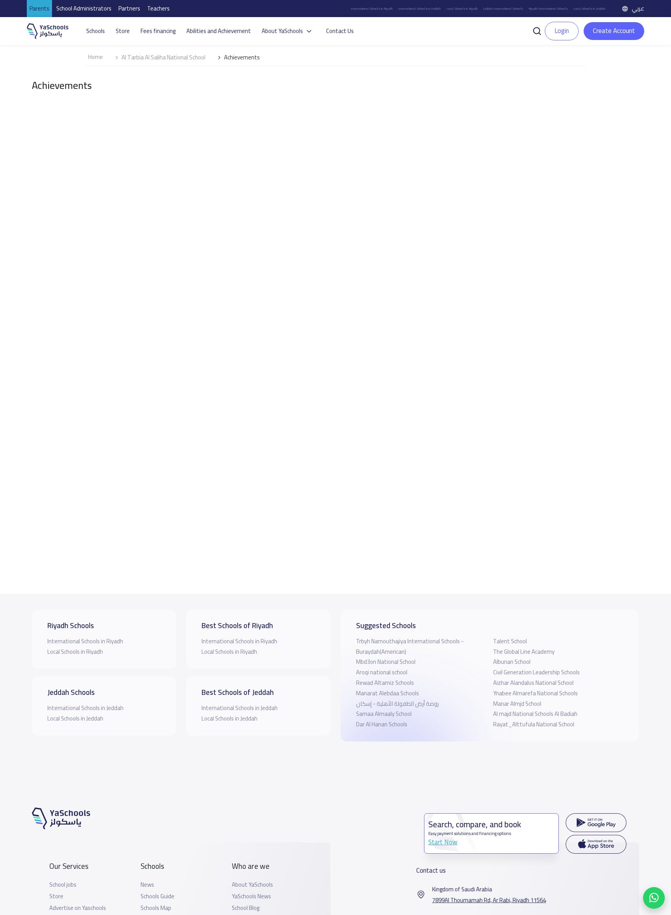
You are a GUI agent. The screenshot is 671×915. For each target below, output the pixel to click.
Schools (95, 31)
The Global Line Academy (524, 651)
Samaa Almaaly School (384, 713)
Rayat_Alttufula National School (533, 724)
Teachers (158, 8)
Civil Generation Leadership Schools (536, 672)
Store (123, 31)
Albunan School (511, 661)
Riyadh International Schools (548, 8)
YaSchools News (251, 896)
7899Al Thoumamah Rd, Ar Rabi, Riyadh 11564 (489, 900)
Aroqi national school (381, 672)
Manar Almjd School (517, 703)
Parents (39, 8)
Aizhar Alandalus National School (533, 682)
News (147, 884)
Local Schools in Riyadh (462, 8)
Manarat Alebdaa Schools (387, 693)
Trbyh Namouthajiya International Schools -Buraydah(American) (410, 646)
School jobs (62, 884)
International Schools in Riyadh (372, 8)
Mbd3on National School (385, 661)
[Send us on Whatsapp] (654, 898)
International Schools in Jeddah (419, 8)
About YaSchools (252, 884)
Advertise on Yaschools (77, 908)
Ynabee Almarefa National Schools (535, 693)
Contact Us (340, 31)
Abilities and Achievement (218, 31)
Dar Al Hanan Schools (381, 724)
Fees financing (158, 31)
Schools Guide (157, 896)
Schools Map (156, 908)
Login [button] (562, 30)
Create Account (614, 30)
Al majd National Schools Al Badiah (535, 713)
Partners (129, 8)
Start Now (442, 842)
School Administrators (83, 8)
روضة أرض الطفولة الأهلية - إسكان (397, 703)
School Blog (245, 908)
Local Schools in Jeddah (589, 8)
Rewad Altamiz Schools (385, 682)
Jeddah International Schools (503, 8)
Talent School (510, 641)
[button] (537, 30)
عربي (638, 8)
